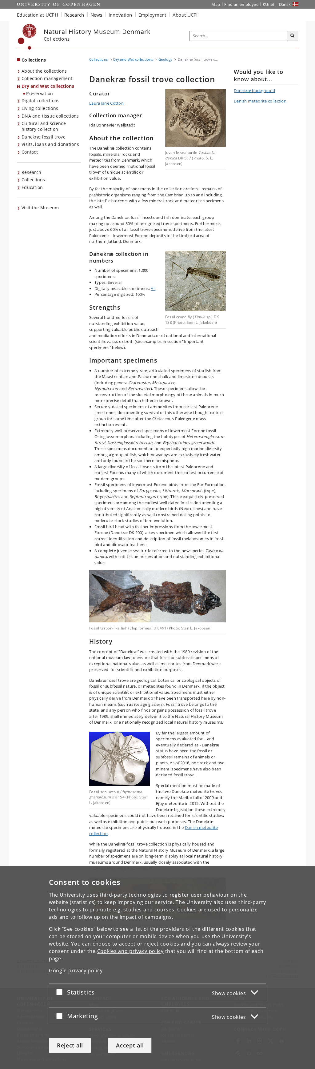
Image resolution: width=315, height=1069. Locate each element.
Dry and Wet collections (48, 86)
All (153, 288)
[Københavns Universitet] (27, 37)
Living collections (40, 108)
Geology (165, 59)
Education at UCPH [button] (37, 15)
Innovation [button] (120, 15)
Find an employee (241, 4)
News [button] (96, 15)
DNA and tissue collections (50, 116)
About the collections (44, 71)
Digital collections (41, 100)
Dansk (285, 4)
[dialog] (157, 967)
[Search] (292, 36)
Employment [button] (152, 15)
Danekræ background (254, 90)
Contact (30, 152)
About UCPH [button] (186, 15)
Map (215, 4)
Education (32, 187)
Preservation (39, 93)
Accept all (130, 1045)
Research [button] (74, 15)
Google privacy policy (76, 970)
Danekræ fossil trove (44, 137)
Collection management (47, 78)
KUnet (269, 4)
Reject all (70, 1045)
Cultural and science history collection (44, 126)
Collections (34, 60)
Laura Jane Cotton (106, 103)
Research (31, 172)
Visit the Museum (40, 208)
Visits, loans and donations (50, 144)
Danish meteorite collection (260, 101)
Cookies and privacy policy (130, 951)
